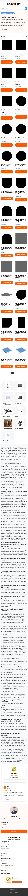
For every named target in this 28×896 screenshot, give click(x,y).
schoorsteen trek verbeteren (7, 655)
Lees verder (6, 799)
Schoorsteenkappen (7, 686)
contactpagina (14, 664)
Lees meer (3, 29)
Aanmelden (14, 831)
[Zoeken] (26, 8)
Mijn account (4, 870)
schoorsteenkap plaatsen (6, 661)
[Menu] (1, 4)
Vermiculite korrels (7, 689)
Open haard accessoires (8, 674)
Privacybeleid (4, 863)
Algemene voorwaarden (6, 868)
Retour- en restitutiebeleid (7, 865)
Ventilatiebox (4, 853)
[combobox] (13, 8)
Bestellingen (3, 860)
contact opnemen (13, 539)
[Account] (23, 4)
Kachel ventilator (6, 680)
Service (2, 855)
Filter (4, 36)
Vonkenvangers (4, 846)
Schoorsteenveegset (7, 683)
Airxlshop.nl (19, 760)
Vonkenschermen (6, 677)
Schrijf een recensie (14, 780)
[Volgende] (18, 373)
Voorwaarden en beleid (14, 892)
